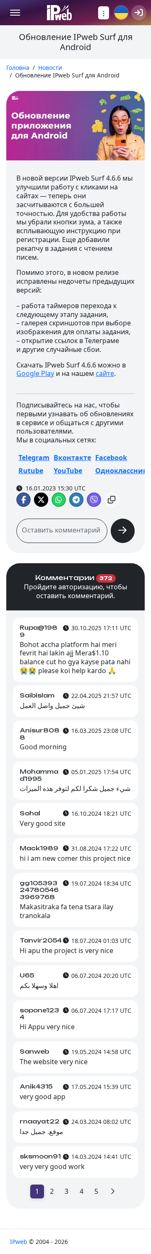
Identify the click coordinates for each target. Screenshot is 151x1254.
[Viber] (94, 500)
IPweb (19, 1242)
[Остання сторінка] (112, 1191)
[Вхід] (139, 13)
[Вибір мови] (121, 13)
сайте (105, 373)
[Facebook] (23, 500)
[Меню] (15, 13)
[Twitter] (41, 500)
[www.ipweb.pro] (59, 12)
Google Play (35, 373)
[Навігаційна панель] (103, 12)
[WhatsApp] (59, 500)
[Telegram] (76, 500)
